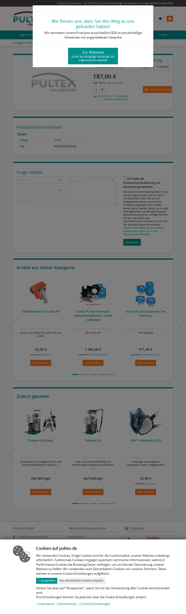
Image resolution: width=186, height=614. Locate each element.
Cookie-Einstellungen (95, 604)
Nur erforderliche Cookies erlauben (81, 580)
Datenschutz (67, 604)
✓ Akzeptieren (46, 580)
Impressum (46, 604)
